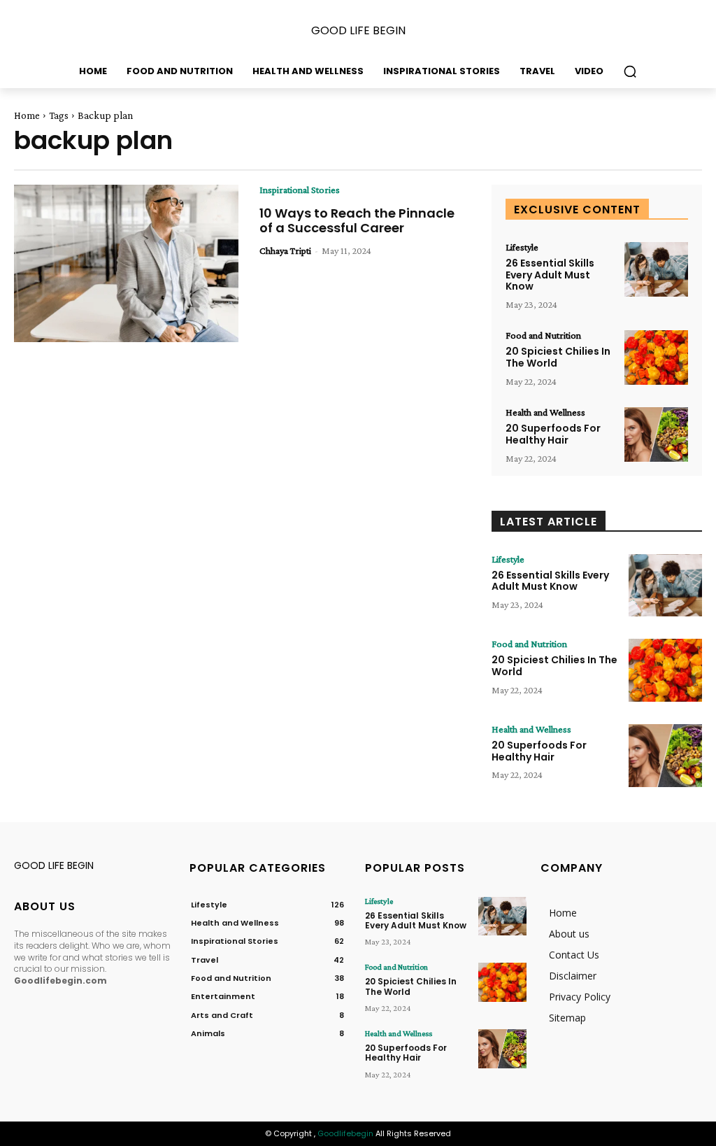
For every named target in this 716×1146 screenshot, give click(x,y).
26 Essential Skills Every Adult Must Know (550, 275)
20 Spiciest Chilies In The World (558, 357)
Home (27, 115)
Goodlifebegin (345, 1133)
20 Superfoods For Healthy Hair (553, 434)
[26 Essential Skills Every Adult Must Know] (656, 269)
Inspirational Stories (299, 189)
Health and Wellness (545, 412)
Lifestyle (522, 247)
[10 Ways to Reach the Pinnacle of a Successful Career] (126, 263)
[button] (630, 71)
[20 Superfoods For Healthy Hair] (656, 434)
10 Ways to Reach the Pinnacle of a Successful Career (356, 220)
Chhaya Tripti (285, 250)
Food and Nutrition (543, 335)
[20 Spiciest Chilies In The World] (656, 357)
